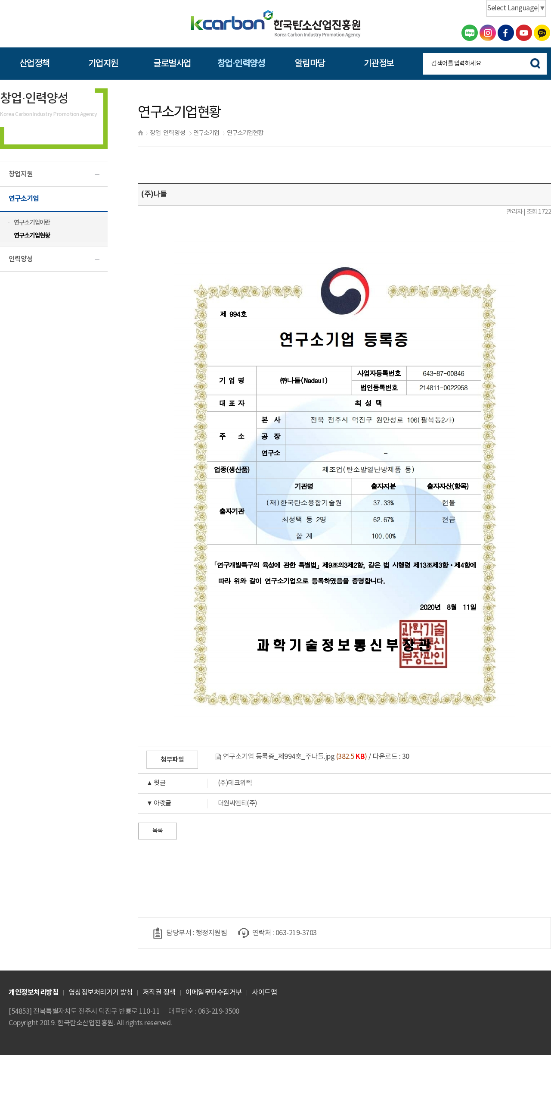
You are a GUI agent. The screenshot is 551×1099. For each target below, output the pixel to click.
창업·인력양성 (241, 63)
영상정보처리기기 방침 (101, 992)
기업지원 (103, 63)
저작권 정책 (159, 992)
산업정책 (34, 63)
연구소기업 (206, 133)
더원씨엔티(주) (201, 803)
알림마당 (310, 63)
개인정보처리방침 (34, 992)
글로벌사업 (172, 63)
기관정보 (379, 63)
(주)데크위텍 (198, 783)
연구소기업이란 (32, 222)
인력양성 (21, 259)
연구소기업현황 (245, 133)
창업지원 (21, 174)
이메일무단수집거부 (214, 992)
